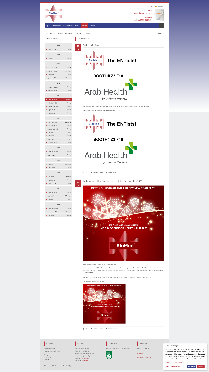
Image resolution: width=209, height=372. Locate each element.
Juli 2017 (59, 196)
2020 (58, 148)
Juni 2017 (59, 199)
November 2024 (59, 68)
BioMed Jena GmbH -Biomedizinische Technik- (59, 33)
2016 (58, 204)
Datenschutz (169, 362)
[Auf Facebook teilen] (161, 33)
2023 (58, 83)
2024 (58, 64)
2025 (58, 55)
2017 (58, 189)
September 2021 (59, 129)
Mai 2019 (59, 164)
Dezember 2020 (59, 152)
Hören (77, 26)
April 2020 (59, 155)
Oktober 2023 (59, 90)
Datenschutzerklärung (144, 357)
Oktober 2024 (59, 71)
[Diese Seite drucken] (159, 33)
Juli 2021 (59, 132)
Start (46, 24)
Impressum (140, 353)
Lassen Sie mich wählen (172, 367)
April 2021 (59, 139)
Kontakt (92, 26)
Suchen (161, 25)
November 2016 (59, 212)
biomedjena (85, 358)
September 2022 (59, 106)
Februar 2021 (59, 142)
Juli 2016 (59, 215)
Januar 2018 (59, 183)
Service (84, 26)
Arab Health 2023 (91, 44)
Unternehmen (56, 26)
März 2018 (59, 180)
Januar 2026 (59, 49)
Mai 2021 (59, 136)
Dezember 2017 (59, 193)
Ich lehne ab (192, 367)
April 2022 (59, 110)
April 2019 (59, 168)
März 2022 (59, 113)
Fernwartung (148, 6)
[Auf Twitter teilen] (163, 33)
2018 (58, 173)
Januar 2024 (59, 78)
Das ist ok (201, 367)
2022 (58, 96)
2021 (58, 118)
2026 (58, 45)
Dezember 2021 (59, 122)
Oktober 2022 (59, 103)
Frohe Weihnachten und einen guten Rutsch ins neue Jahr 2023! (113, 180)
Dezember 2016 (59, 208)
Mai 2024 (59, 74)
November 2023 (59, 87)
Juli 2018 (59, 177)
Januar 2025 (59, 59)
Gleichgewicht (67, 26)
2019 (58, 160)
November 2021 (59, 126)
